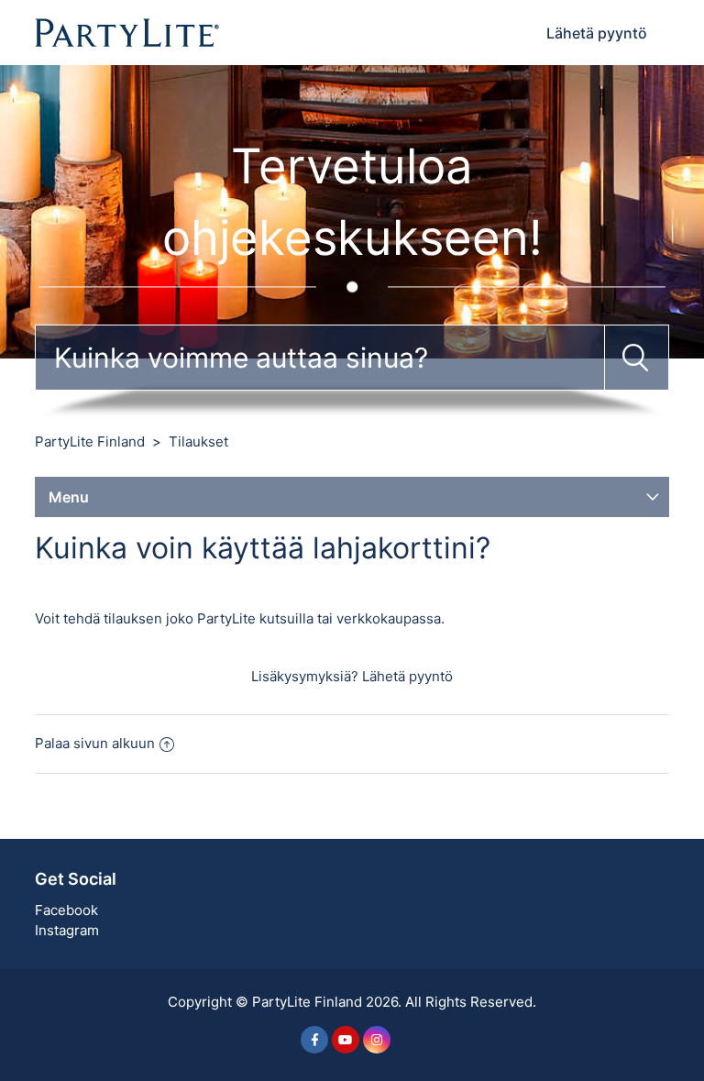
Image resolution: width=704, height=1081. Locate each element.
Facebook (66, 910)
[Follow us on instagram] (376, 1039)
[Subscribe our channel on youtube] (345, 1039)
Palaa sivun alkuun (95, 743)
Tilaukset (198, 441)
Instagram (67, 930)
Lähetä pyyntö (596, 33)
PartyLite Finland (90, 441)
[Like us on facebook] (314, 1039)
